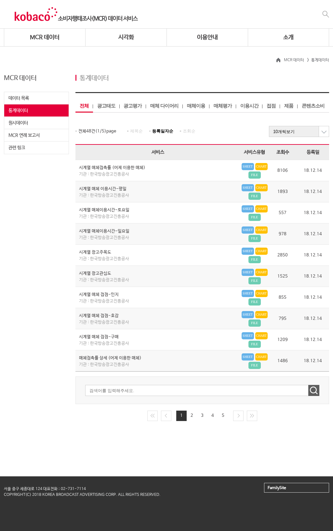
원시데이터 (18, 123)
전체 (84, 105)
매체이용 (196, 105)
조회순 (189, 131)
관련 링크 (16, 147)
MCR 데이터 (45, 37)
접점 (271, 105)
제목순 (136, 131)
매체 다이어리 (164, 105)
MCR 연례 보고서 (24, 135)
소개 (288, 37)
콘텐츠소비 (313, 105)
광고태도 (106, 105)
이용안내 (207, 37)
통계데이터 (18, 110)
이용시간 (249, 105)
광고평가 (133, 105)
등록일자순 (162, 131)
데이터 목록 (18, 98)
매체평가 (223, 105)
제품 (288, 105)
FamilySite (277, 488)
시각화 (126, 37)
